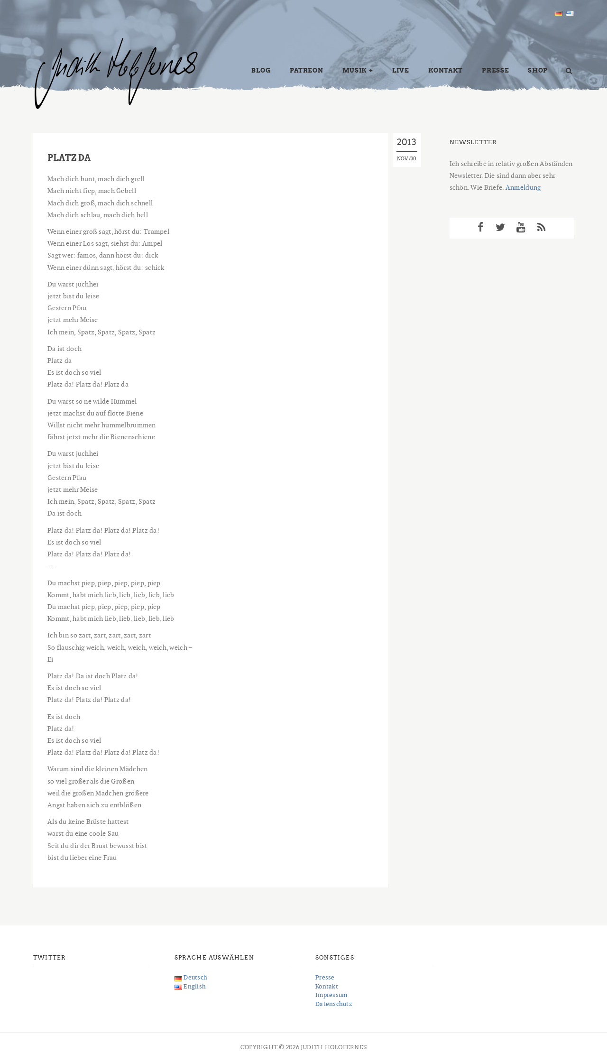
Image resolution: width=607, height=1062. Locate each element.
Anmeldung (523, 187)
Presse (495, 70)
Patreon (306, 70)
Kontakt (445, 70)
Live (400, 70)
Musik (354, 70)
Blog (261, 70)
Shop (538, 70)
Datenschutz (333, 1004)
